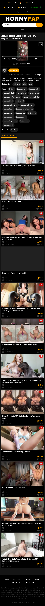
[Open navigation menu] (22, 30)
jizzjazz (11, 89)
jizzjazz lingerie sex (10, 121)
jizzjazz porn (24, 121)
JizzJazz (14, 130)
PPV (30, 84)
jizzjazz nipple (9, 113)
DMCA (37, 579)
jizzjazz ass (32, 113)
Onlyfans (17, 84)
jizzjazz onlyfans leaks (31, 97)
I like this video (14, 64)
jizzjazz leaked (9, 93)
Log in (26, 12)
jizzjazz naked (34, 93)
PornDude (30, 3)
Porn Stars (22, 7)
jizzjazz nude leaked (11, 105)
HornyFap (20, 602)
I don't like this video (17, 64)
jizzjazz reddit (9, 125)
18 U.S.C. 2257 (16, 582)
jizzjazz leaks (21, 93)
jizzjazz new (20, 113)
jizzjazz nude (21, 89)
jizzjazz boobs (21, 117)
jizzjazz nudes (34, 89)
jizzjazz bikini (8, 101)
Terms (27, 579)
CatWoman (14, 70)
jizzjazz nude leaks (27, 105)
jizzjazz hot (20, 101)
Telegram (30, 582)
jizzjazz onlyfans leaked (12, 97)
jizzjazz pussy (8, 117)
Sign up (19, 12)
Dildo (24, 84)
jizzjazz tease (8, 109)
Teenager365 (9, 7)
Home (6, 579)
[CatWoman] (4, 70)
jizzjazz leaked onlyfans (24, 109)
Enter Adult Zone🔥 (15, 3)
